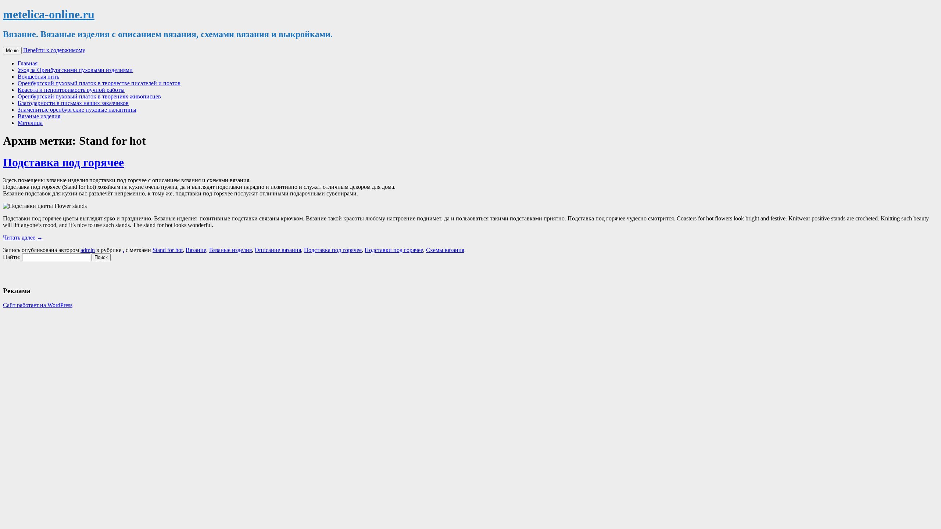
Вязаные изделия (39, 116)
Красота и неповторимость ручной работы (71, 90)
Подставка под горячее (63, 162)
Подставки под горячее (394, 250)
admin (87, 250)
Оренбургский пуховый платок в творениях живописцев (89, 96)
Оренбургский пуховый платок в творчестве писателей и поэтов (99, 83)
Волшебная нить (38, 76)
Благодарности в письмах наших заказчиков (73, 103)
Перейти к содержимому (54, 50)
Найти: (12, 257)
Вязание (196, 250)
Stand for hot (168, 250)
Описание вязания (278, 250)
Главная (27, 63)
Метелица (30, 123)
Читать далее (23, 237)
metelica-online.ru (48, 14)
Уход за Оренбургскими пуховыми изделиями (75, 70)
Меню (12, 50)
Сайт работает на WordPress (37, 305)
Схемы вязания (445, 250)
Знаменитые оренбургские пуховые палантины (77, 110)
